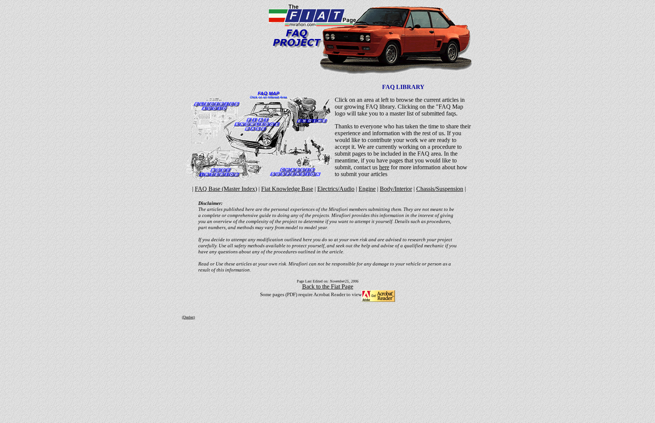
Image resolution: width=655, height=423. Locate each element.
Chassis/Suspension (439, 189)
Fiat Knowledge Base (287, 189)
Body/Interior (396, 189)
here (384, 167)
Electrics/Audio (335, 189)
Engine (367, 189)
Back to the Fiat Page (327, 286)
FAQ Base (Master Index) (226, 189)
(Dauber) (188, 317)
